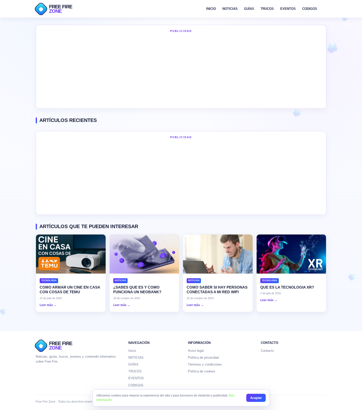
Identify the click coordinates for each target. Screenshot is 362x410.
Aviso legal (196, 350)
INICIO (211, 9)
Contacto (267, 350)
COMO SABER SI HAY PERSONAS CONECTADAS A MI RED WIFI (217, 289)
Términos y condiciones (205, 364)
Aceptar (256, 398)
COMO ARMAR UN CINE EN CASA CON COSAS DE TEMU (70, 289)
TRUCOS (267, 9)
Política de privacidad (203, 357)
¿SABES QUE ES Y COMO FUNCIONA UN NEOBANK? (137, 289)
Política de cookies (201, 371)
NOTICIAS (230, 9)
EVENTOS (288, 9)
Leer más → (48, 305)
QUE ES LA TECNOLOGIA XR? (287, 287)
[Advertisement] (181, 70)
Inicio (132, 350)
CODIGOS (309, 9)
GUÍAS (249, 9)
